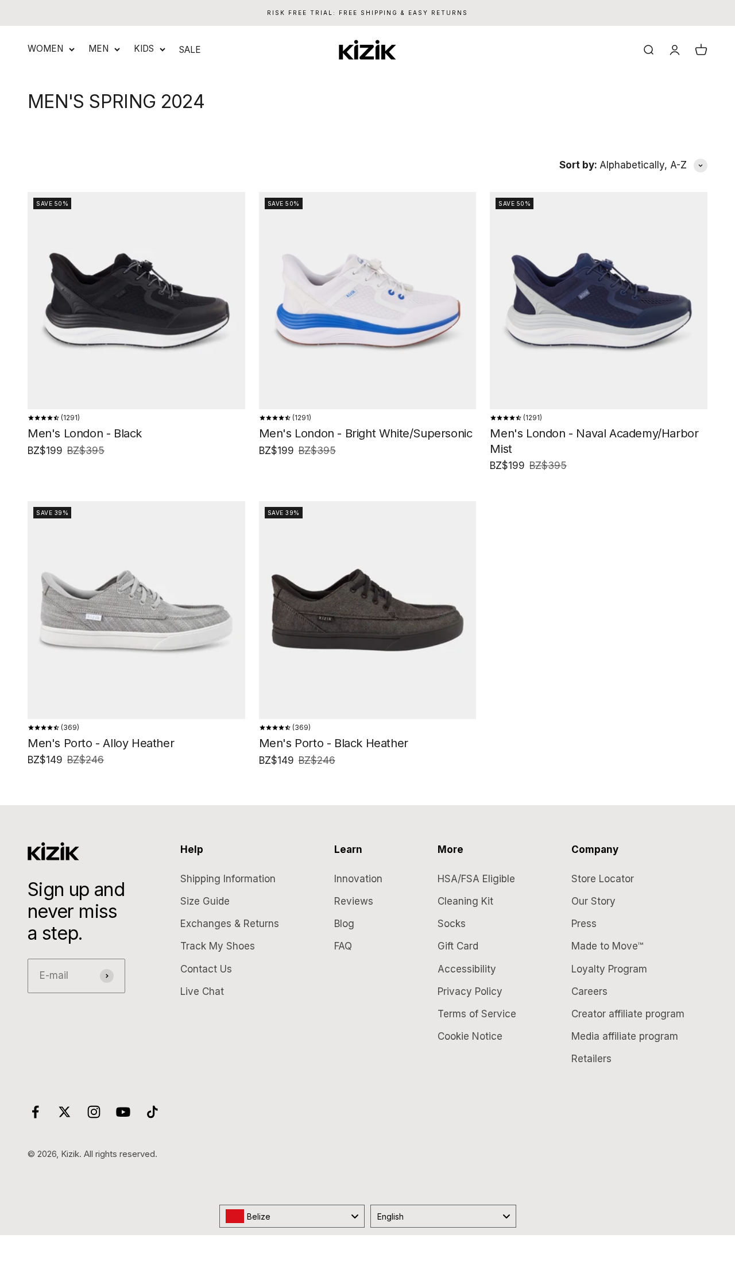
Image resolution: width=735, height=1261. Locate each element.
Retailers (591, 1058)
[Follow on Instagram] (94, 1112)
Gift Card (458, 946)
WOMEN (45, 48)
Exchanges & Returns (229, 923)
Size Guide (205, 901)
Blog (344, 923)
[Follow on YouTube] (123, 1112)
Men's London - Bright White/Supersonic (366, 433)
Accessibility (467, 969)
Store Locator (602, 879)
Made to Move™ (607, 946)
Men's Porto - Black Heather (333, 743)
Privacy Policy (470, 991)
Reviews (353, 901)
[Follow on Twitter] (64, 1112)
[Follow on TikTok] (152, 1112)
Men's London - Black (85, 433)
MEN (98, 48)
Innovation (358, 879)
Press (584, 923)
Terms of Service (477, 1014)
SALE (190, 49)
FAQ (343, 946)
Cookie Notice (470, 1036)
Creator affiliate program (627, 1014)
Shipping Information (228, 879)
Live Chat (202, 991)
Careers (589, 991)
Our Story (593, 901)
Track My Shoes (217, 946)
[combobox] (292, 1216)
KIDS (144, 48)
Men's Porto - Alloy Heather (101, 743)
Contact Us (206, 969)
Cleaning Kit (465, 901)
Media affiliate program (624, 1036)
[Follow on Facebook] (35, 1112)
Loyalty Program (609, 969)
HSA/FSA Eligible (476, 879)
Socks (452, 923)
